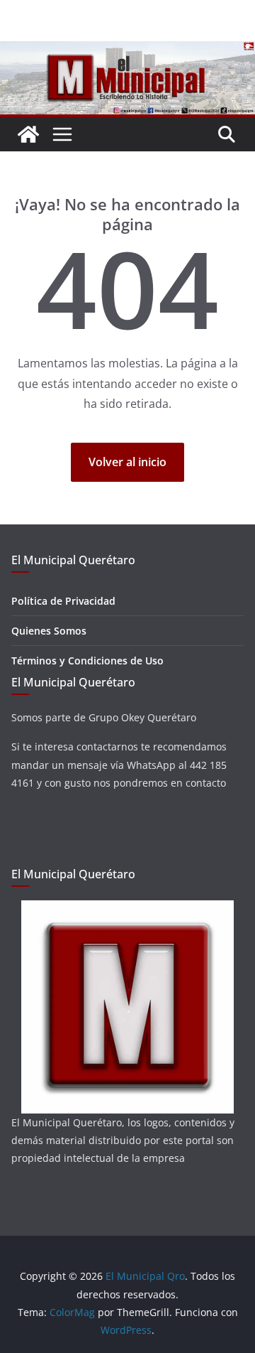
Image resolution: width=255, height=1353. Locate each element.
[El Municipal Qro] (127, 51)
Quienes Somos (48, 630)
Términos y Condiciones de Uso (87, 660)
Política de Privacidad (63, 601)
